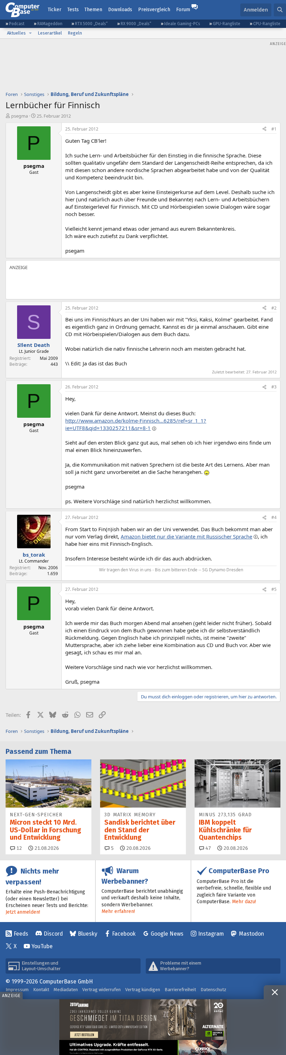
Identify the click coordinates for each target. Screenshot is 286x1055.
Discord (53, 933)
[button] (30, 33)
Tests (73, 10)
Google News (167, 933)
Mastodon (251, 933)
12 (18, 848)
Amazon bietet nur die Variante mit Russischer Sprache (186, 536)
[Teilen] (264, 129)
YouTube (42, 946)
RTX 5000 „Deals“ (91, 23)
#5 (274, 589)
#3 (274, 387)
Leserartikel (50, 33)
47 (207, 848)
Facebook (124, 933)
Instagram (211, 933)
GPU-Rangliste (226, 23)
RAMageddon (49, 23)
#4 (274, 517)
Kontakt (41, 989)
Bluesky (87, 933)
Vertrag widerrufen (101, 989)
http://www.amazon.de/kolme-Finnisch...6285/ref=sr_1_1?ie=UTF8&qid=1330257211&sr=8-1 (135, 424)
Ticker (54, 10)
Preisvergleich (154, 10)
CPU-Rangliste (266, 23)
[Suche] (280, 9)
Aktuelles (16, 33)
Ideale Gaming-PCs (182, 23)
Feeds (21, 933)
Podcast (16, 23)
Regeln (75, 33)
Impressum (17, 989)
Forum (183, 10)
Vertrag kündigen (142, 989)
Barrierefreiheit (180, 989)
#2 (274, 308)
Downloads (120, 10)
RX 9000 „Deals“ (136, 23)
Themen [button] (93, 10)
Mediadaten (66, 989)
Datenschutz (213, 989)
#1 (274, 129)
